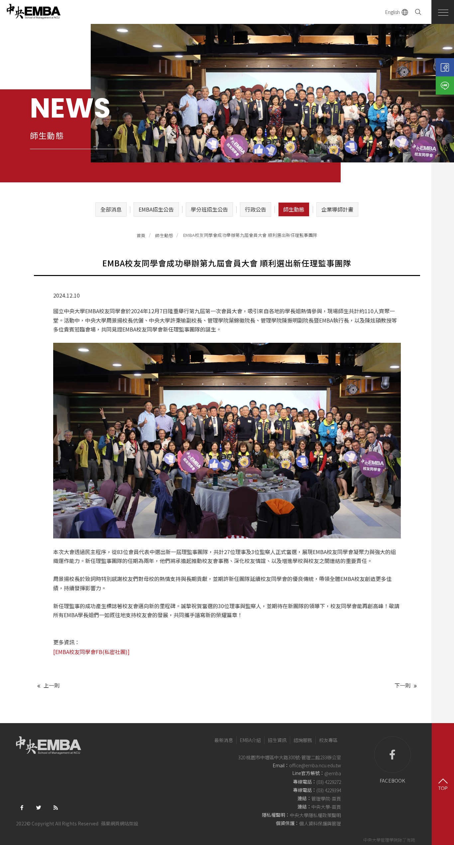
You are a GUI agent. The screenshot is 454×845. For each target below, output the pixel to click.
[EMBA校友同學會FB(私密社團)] (92, 652)
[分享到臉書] (22, 807)
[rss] (55, 807)
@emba (332, 773)
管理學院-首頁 (326, 798)
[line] (445, 85)
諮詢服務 (302, 740)
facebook (392, 780)
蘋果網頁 (110, 823)
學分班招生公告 (209, 209)
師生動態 (293, 209)
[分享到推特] (39, 807)
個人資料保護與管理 (320, 823)
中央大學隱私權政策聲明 (315, 815)
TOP (442, 788)
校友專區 (328, 740)
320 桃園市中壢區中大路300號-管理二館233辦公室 (289, 757)
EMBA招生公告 (156, 209)
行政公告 (255, 209)
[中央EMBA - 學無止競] (33, 12)
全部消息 (111, 209)
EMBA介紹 (250, 740)
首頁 (141, 235)
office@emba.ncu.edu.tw (315, 765)
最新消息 (223, 740)
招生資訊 (277, 740)
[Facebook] (445, 67)
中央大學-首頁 (326, 806)
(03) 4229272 (328, 782)
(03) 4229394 (328, 790)
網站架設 (129, 823)
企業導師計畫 (337, 209)
